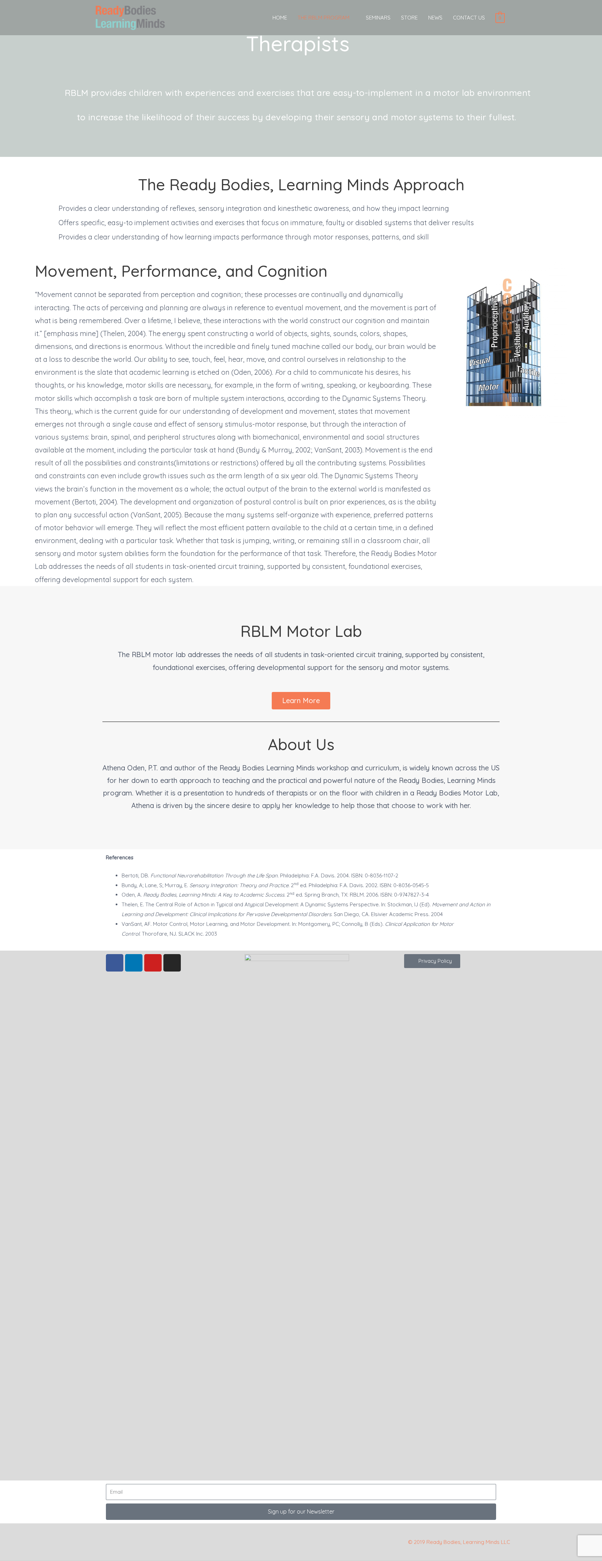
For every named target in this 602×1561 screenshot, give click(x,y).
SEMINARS (378, 17)
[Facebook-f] (114, 963)
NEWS (435, 17)
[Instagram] (172, 963)
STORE (409, 17)
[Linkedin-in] (133, 963)
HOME (279, 17)
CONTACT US (469, 17)
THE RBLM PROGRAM (323, 17)
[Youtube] (153, 963)
